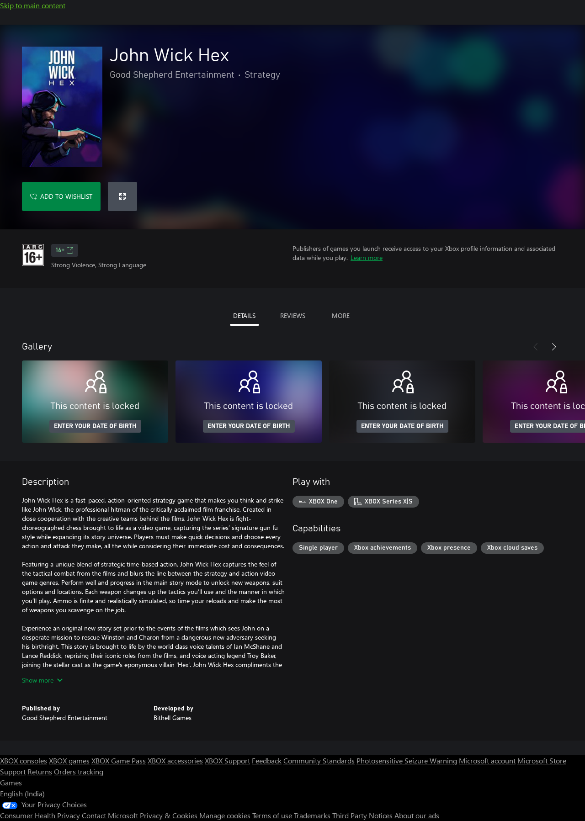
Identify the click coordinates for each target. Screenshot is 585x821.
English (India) (22, 793)
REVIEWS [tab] (292, 315)
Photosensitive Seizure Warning (406, 760)
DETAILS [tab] (244, 315)
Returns (39, 771)
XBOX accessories (175, 760)
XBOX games (69, 760)
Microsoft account (487, 760)
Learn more (367, 257)
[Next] (554, 346)
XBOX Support (227, 760)
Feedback (267, 760)
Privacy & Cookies (168, 815)
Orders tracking (78, 771)
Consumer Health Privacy (40, 815)
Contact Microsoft (110, 815)
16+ (60, 250)
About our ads (416, 815)
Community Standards (319, 760)
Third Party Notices (362, 815)
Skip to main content (32, 5)
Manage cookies (224, 815)
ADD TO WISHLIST (66, 196)
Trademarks (312, 815)
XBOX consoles (23, 760)
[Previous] (535, 346)
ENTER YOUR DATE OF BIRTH (95, 426)
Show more (37, 680)
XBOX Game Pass (118, 760)
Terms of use (272, 815)
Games (11, 782)
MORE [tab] (341, 315)
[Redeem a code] (122, 196)
